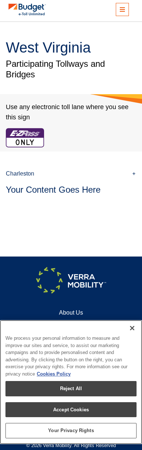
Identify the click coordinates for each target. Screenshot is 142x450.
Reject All (71, 388)
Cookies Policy (54, 374)
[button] (71, 173)
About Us (71, 312)
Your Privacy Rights (71, 430)
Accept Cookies (71, 409)
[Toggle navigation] (122, 9)
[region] (71, 382)
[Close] (132, 328)
